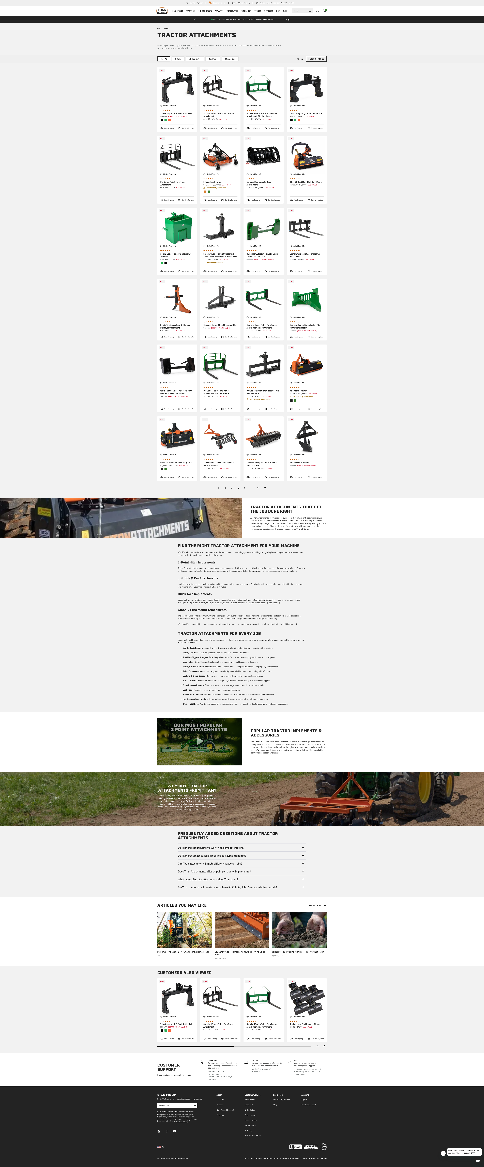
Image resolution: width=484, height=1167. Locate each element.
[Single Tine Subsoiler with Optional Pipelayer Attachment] (177, 299)
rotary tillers (259, 747)
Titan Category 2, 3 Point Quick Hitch (306, 113)
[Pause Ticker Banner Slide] (289, 19)
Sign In (304, 1100)
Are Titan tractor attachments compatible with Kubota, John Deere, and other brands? (227, 887)
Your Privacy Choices (253, 1136)
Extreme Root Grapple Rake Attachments (259, 183)
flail (292, 744)
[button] (324, 10)
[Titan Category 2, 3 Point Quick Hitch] (307, 87)
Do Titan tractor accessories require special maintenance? (212, 855)
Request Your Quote (271, 19)
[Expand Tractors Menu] (190, 14)
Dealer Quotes (250, 1115)
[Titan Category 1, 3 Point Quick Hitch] (177, 87)
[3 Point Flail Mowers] (307, 365)
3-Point (178, 59)
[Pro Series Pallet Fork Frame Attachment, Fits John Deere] (220, 365)
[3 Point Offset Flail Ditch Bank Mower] (307, 156)
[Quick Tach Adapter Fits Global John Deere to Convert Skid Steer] (177, 365)
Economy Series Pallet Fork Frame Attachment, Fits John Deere (262, 326)
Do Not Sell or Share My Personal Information (284, 1158)
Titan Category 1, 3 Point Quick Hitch (176, 113)
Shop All (164, 59)
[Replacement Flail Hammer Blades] (307, 998)
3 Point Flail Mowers (299, 390)
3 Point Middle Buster (299, 462)
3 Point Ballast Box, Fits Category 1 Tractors (175, 255)
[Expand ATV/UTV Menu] (219, 14)
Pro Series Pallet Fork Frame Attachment (173, 183)
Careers (220, 1105)
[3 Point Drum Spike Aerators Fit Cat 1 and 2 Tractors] (264, 436)
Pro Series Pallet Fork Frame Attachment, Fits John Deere (216, 392)
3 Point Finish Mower (212, 182)
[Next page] (265, 487)
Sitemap (305, 1158)
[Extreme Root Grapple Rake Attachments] (264, 156)
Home (159, 29)
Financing (220, 1115)
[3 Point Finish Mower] (220, 156)
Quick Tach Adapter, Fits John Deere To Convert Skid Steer (262, 255)
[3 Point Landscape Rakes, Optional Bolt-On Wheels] (220, 436)
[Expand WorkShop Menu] (246, 14)
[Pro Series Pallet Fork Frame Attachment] (177, 156)
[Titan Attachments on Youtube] (174, 1132)
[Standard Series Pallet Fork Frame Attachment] (220, 87)
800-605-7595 (213, 1068)
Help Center (249, 1100)
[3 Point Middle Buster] (307, 436)
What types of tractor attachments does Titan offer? (208, 879)
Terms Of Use (249, 1158)
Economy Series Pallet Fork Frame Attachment (305, 255)
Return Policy (250, 1125)
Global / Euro (230, 59)
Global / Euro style (190, 615)
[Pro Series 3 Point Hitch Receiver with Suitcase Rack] (264, 365)
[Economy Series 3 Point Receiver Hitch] (220, 299)
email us (307, 1063)
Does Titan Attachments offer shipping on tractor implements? (214, 871)
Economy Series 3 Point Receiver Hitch (220, 325)
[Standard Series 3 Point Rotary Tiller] (177, 436)
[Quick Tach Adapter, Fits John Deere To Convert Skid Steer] (264, 228)
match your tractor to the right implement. (279, 624)
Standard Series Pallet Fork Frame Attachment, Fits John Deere (262, 114)
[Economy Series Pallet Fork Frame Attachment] (307, 228)
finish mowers (304, 744)
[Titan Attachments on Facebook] (166, 1132)
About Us (220, 1100)
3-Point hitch (187, 568)
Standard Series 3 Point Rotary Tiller (176, 462)
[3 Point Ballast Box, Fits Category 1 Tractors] (177, 228)
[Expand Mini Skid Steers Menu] (205, 14)
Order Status (250, 1110)
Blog (275, 1105)
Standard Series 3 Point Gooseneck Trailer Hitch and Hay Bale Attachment (220, 255)
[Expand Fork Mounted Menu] (232, 14)
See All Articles (317, 906)
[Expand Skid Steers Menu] (177, 14)
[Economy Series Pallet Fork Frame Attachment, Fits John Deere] (264, 299)
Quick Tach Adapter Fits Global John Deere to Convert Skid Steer (176, 392)
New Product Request (225, 1110)
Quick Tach (213, 59)
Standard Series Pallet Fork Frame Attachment (218, 114)
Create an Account (308, 1105)
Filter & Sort (314, 59)
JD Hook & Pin (195, 59)
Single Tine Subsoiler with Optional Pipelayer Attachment (175, 326)
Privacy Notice (261, 1158)
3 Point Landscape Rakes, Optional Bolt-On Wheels (218, 464)
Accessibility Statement (319, 1158)
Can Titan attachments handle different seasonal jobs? (210, 863)
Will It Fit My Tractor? (281, 1100)
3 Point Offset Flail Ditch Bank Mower (306, 182)
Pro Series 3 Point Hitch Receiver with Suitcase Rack (263, 392)
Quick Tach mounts (186, 600)
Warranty (248, 1130)
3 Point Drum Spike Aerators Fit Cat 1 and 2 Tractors (263, 464)
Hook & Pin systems (187, 584)
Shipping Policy (251, 1120)
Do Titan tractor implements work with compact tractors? (211, 847)
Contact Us (249, 1105)
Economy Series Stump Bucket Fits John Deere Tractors (305, 326)
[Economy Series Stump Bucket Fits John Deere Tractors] (307, 299)
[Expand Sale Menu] (285, 14)
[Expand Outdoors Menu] (269, 14)
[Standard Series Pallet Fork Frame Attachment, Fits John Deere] (264, 87)
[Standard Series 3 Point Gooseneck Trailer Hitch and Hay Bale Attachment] (220, 228)
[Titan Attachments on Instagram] (158, 1132)
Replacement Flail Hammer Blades (305, 1024)
